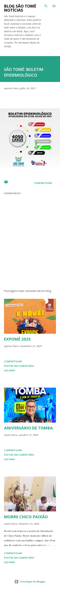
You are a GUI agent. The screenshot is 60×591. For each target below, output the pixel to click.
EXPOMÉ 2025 (17, 339)
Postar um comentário (19, 365)
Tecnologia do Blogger (32, 581)
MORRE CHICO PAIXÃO (26, 516)
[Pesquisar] (46, 6)
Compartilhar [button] (43, 183)
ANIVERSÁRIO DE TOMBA (28, 428)
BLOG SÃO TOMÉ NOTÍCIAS (20, 8)
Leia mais (9, 370)
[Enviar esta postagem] (6, 183)
